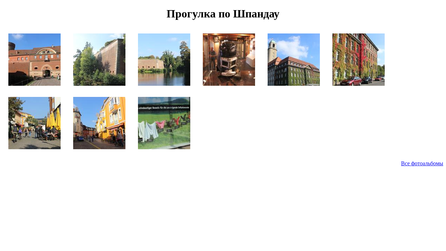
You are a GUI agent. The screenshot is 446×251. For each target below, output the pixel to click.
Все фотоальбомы (422, 163)
